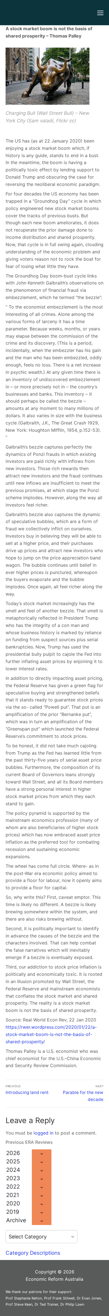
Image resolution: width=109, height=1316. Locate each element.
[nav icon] (100, 12)
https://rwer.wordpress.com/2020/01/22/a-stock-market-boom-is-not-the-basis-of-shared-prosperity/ (51, 1034)
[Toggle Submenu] (41, 1153)
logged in (43, 1133)
